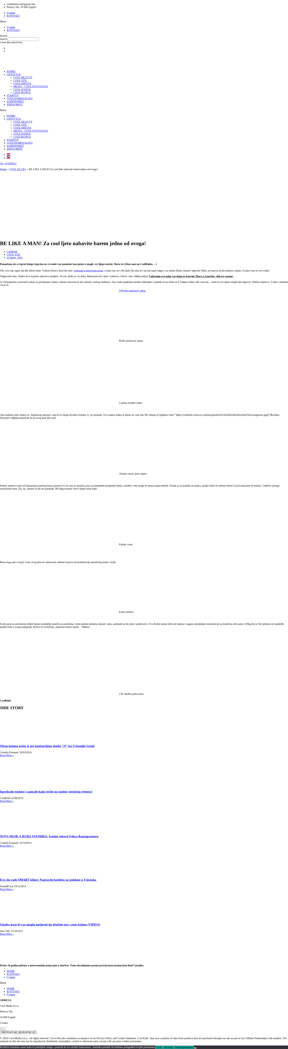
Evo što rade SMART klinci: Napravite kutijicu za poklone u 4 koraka (48, 880)
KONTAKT (13, 15)
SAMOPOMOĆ (15, 101)
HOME (11, 971)
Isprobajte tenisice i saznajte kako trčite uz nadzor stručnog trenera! (46, 791)
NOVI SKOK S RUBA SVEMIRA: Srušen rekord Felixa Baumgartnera (49, 836)
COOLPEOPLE (22, 92)
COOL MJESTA (22, 83)
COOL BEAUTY (22, 77)
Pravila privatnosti (184, 1047)
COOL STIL (20, 80)
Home (3, 169)
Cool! (159, 1047)
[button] (144, 21)
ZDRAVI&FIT (15, 104)
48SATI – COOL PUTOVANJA (30, 86)
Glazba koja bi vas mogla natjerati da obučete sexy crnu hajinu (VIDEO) (50, 924)
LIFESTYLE (14, 74)
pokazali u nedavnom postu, (89, 270)
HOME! (11, 71)
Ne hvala (168, 1047)
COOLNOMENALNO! (20, 98)
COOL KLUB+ (17, 169)
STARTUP (12, 95)
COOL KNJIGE (22, 89)
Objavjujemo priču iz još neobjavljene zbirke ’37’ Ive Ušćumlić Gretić (47, 746)
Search (3, 39)
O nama (11, 12)
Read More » (7, 755)
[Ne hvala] (195, 1047)
